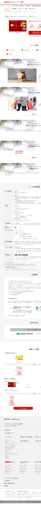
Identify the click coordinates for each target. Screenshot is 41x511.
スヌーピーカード (19, 362)
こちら (26, 259)
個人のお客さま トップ (10, 433)
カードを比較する (23, 408)
